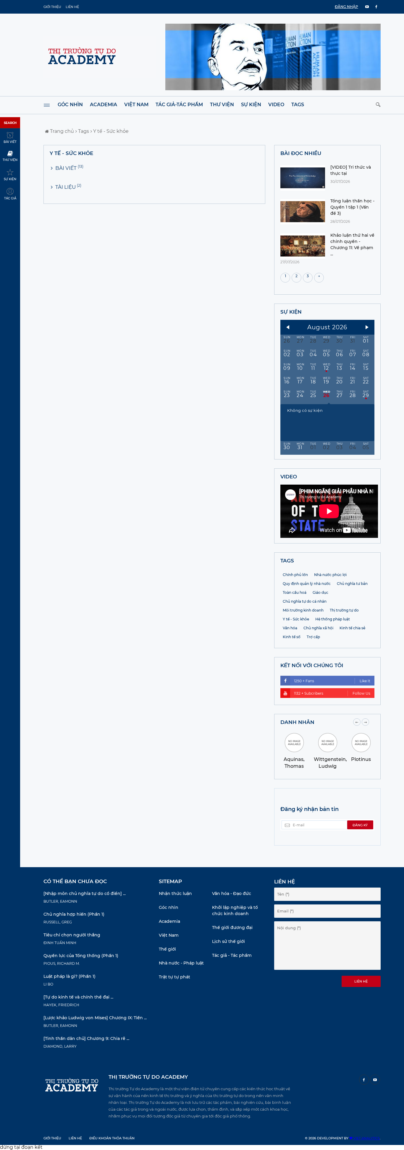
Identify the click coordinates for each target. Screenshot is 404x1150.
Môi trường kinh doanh (303, 610)
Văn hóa (290, 628)
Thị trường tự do (344, 610)
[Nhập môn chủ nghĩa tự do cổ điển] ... (84, 893)
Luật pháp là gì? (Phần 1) (69, 976)
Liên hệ (72, 7)
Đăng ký (360, 825)
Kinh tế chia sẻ (352, 628)
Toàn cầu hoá (294, 592)
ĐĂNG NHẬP (346, 6)
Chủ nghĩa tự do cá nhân (305, 601)
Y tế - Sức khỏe (110, 131)
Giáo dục (320, 592)
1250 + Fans (332, 681)
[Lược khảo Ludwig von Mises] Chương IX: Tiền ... (95, 1017)
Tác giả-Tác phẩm (179, 104)
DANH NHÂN (297, 722)
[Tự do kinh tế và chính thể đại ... (78, 997)
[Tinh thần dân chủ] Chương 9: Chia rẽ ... (86, 1038)
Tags (297, 104)
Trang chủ (61, 131)
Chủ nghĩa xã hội (318, 628)
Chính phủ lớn (295, 574)
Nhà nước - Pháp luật (181, 963)
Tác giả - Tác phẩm (232, 955)
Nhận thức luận (175, 893)
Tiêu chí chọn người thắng (71, 935)
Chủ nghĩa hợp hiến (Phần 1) (73, 914)
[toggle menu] (47, 105)
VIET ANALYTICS (366, 1138)
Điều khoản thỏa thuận (112, 1138)
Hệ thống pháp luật (332, 619)
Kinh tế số (291, 637)
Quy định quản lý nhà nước (307, 583)
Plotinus (361, 759)
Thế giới (167, 949)
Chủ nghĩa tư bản (352, 583)
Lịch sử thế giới (228, 941)
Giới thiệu (52, 7)
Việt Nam (136, 104)
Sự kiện (251, 104)
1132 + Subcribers (332, 693)
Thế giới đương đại (232, 927)
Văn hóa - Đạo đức (231, 893)
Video (276, 104)
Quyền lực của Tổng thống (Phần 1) (80, 955)
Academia (103, 104)
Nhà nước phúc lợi (330, 574)
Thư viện (222, 104)
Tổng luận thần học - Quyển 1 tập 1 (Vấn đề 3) (352, 207)
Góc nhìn (70, 104)
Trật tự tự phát (174, 977)
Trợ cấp (313, 637)
